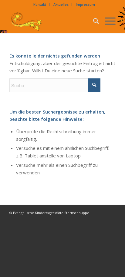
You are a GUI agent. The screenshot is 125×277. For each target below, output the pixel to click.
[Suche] (93, 21)
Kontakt (39, 4)
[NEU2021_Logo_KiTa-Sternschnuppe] (51, 21)
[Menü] (107, 21)
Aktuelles (61, 4)
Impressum (85, 4)
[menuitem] (39, 4)
